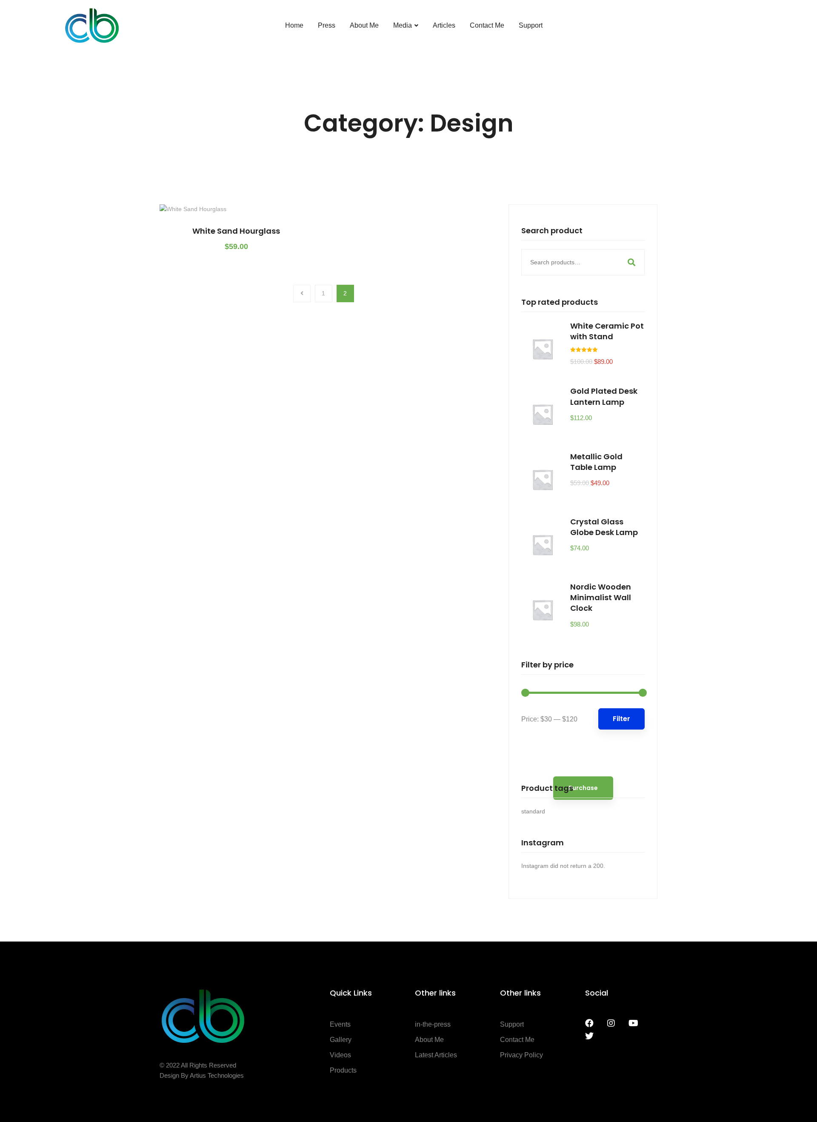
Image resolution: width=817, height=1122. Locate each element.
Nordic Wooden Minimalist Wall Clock (600, 597)
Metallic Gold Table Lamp (596, 461)
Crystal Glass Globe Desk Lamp (604, 527)
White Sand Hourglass (236, 231)
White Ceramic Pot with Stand (607, 331)
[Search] (631, 262)
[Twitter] (589, 1036)
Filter (621, 719)
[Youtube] (633, 1023)
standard (533, 811)
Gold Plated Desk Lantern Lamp (603, 396)
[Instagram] (611, 1023)
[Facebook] (589, 1023)
